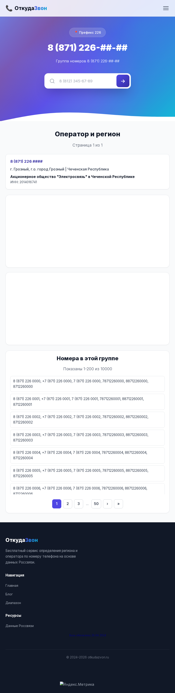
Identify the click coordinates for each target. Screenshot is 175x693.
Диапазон (13, 603)
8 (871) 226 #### (26, 161)
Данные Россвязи (19, 626)
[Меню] (166, 8)
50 (96, 503)
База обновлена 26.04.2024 (87, 635)
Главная (11, 585)
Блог (9, 594)
